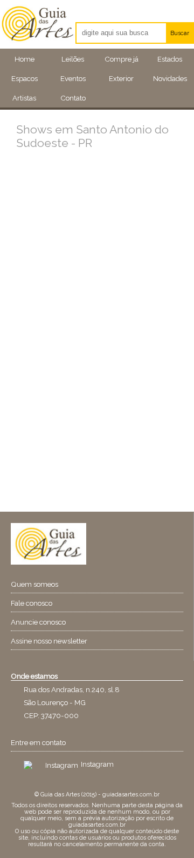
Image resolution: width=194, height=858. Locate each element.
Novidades (170, 78)
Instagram (97, 764)
